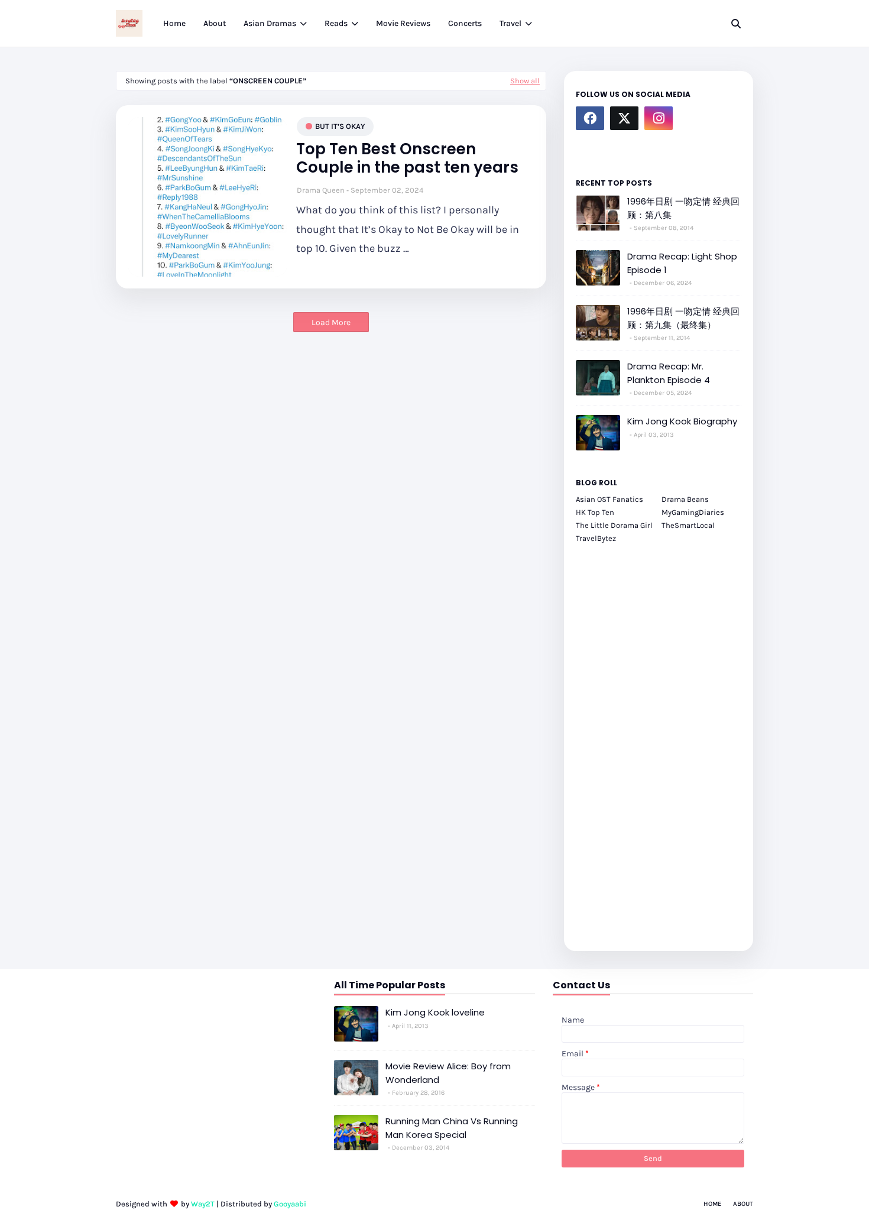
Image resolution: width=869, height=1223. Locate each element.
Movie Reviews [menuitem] (403, 23)
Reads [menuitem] (336, 23)
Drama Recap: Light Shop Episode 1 (682, 263)
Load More (331, 322)
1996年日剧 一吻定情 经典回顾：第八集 (683, 208)
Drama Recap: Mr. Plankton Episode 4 (668, 373)
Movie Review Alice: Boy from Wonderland (448, 1073)
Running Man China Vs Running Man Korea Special (451, 1128)
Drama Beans (685, 499)
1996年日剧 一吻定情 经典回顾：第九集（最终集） (683, 318)
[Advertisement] (658, 740)
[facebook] (590, 118)
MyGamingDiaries (693, 512)
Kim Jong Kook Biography (682, 421)
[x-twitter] (624, 118)
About (743, 1204)
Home (712, 1204)
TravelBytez (596, 538)
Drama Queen (321, 190)
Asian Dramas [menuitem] (270, 23)
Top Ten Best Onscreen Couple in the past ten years (407, 158)
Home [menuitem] (174, 23)
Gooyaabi (290, 1203)
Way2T (203, 1203)
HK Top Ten (595, 512)
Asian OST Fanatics (609, 499)
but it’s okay (340, 126)
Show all (525, 80)
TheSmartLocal (688, 525)
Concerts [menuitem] (465, 23)
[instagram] (658, 118)
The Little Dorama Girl (614, 525)
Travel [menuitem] (510, 23)
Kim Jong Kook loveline (435, 1012)
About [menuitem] (214, 23)
